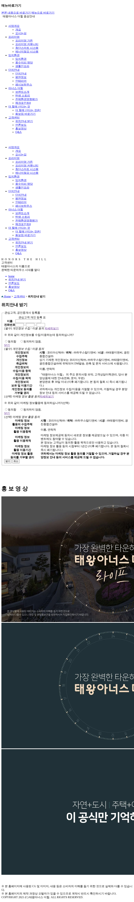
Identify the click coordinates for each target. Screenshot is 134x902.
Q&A (18, 132)
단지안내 (14, 69)
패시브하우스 (23, 84)
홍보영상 (21, 128)
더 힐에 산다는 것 (19, 106)
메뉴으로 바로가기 (42, 12)
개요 (18, 29)
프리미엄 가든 (24, 40)
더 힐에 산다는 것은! (28, 110)
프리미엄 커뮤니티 (26, 44)
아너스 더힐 (15, 88)
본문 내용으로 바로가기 (16, 12)
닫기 (7, 345)
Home (7, 296)
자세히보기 (52, 328)
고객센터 (14, 117)
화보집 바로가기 (25, 113)
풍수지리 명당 (24, 62)
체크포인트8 (23, 102)
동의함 (12, 341)
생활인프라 (22, 66)
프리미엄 (14, 36)
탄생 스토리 (22, 95)
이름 (10, 321)
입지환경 (14, 55)
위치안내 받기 (24, 121)
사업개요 (14, 25)
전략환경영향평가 (26, 99)
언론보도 (21, 124)
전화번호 (9, 324)
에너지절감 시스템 (26, 51)
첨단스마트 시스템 (26, 47)
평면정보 (21, 77)
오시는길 (21, 33)
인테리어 (21, 80)
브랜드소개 (22, 91)
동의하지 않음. (32, 341)
